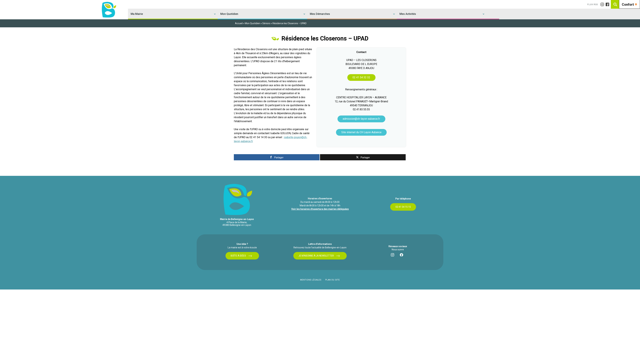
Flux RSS (592, 4)
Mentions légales (310, 280)
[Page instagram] (603, 4)
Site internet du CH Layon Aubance (361, 132)
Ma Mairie (137, 14)
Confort (629, 4)
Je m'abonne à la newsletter (316, 255)
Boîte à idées (238, 255)
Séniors (266, 23)
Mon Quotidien (229, 14)
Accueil (239, 23)
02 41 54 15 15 (403, 207)
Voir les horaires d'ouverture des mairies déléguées (320, 209)
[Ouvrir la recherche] (615, 4)
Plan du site (332, 280)
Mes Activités (408, 14)
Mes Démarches (320, 14)
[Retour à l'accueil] (108, 9)
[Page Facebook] (608, 4)
